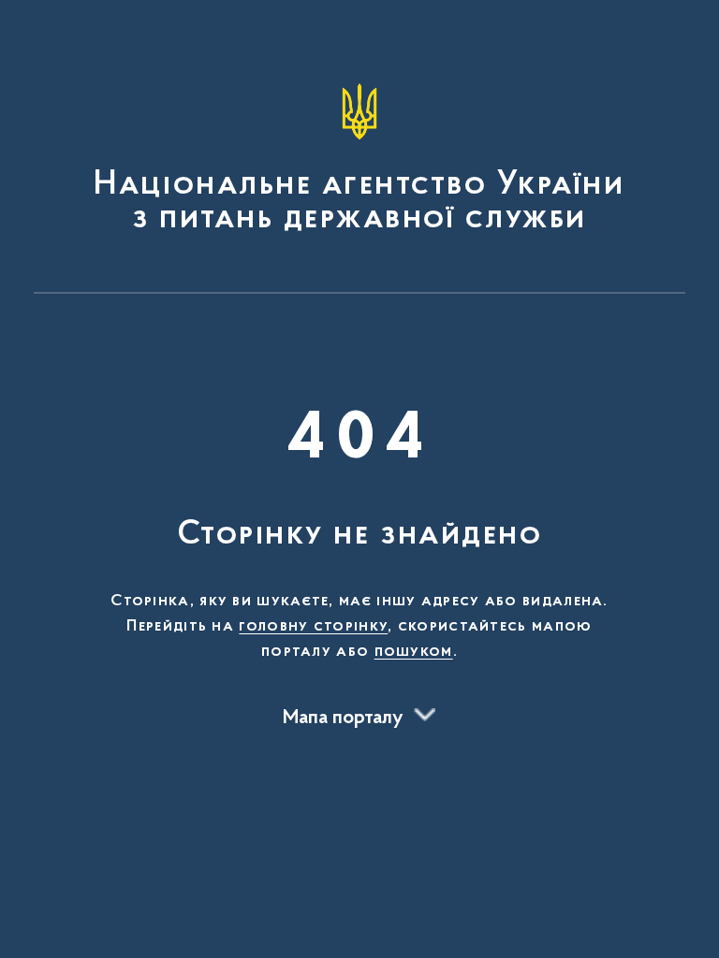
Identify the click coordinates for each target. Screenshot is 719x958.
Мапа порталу (343, 718)
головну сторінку (313, 626)
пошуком (413, 652)
